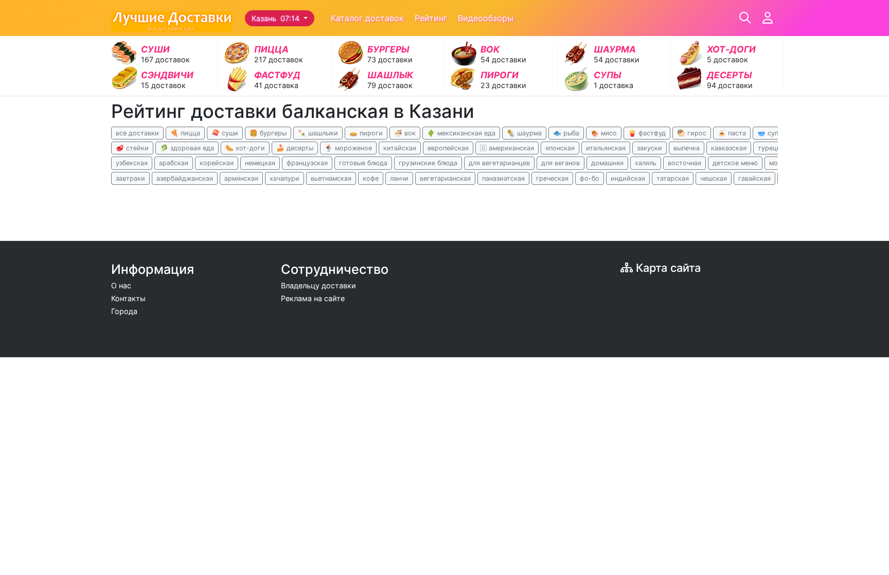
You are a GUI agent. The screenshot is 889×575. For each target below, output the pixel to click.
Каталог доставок (367, 18)
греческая (552, 178)
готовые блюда (363, 163)
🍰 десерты (294, 148)
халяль (645, 163)
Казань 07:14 (276, 18)
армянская (241, 178)
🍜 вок (405, 133)
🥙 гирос (691, 133)
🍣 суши (224, 133)
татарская (672, 178)
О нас (121, 285)
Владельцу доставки (318, 285)
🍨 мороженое (348, 148)
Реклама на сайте (313, 298)
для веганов (560, 163)
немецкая (260, 163)
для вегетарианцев (499, 163)
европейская (448, 148)
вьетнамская (331, 178)
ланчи (399, 178)
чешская (713, 178)
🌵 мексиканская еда (461, 133)
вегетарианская (445, 178)
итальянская (606, 148)
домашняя (607, 163)
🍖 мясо (604, 133)
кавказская (728, 148)
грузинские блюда (428, 163)
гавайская (754, 178)
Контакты (128, 298)
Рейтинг (431, 18)
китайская (399, 148)
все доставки (137, 133)
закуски (649, 148)
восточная (684, 163)
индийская (628, 178)
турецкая (773, 148)
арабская (173, 163)
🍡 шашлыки (318, 133)
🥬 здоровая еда (187, 148)
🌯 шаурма (524, 133)
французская (307, 163)
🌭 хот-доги (245, 148)
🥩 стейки (132, 148)
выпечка (686, 148)
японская (560, 148)
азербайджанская (184, 178)
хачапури (284, 178)
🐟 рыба (566, 133)
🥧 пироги (366, 133)
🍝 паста (732, 133)
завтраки (130, 178)
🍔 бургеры (268, 133)
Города (124, 311)
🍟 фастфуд (647, 133)
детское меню (735, 163)
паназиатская (503, 178)
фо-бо (589, 178)
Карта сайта (667, 267)
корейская (217, 163)
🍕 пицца (185, 133)
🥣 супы (770, 133)
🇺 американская (507, 148)
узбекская (132, 163)
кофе (371, 178)
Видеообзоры (485, 18)
